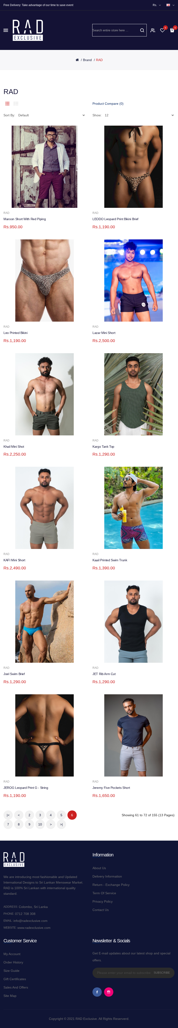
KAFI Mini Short (14, 560)
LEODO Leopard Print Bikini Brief (115, 219)
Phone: (8, 913)
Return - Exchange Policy (111, 885)
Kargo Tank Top (103, 446)
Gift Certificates (14, 979)
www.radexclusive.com (33, 928)
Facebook (97, 992)
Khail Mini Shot (13, 446)
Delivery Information (107, 876)
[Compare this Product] (50, 200)
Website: (9, 927)
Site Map (9, 996)
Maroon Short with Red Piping (24, 219)
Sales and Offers (15, 987)
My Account (11, 954)
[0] (162, 30)
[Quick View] (27, 200)
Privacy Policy (102, 901)
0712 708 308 (25, 914)
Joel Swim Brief (14, 674)
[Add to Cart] (38, 200)
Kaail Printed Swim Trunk (109, 560)
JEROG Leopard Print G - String (25, 788)
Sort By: (9, 115)
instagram (108, 992)
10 (40, 824)
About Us (99, 868)
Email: (8, 920)
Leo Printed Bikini (15, 333)
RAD (99, 60)
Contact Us (100, 910)
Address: (10, 906)
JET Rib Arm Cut (104, 674)
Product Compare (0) (108, 103)
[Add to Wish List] (62, 200)
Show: (97, 115)
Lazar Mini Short (103, 333)
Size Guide (11, 971)
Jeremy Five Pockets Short (111, 788)
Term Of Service (104, 893)
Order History (13, 962)
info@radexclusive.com (30, 921)
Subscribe (162, 972)
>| (61, 824)
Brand (87, 60)
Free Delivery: (12, 5)
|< (8, 815)
